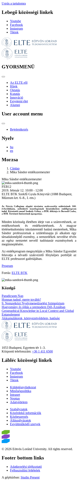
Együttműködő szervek (25, 424)
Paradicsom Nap (12, 296)
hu (11, 147)
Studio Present (30, 477)
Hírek (13, 86)
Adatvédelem (18, 402)
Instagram (16, 28)
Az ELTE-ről (18, 82)
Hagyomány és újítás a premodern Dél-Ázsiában (33, 307)
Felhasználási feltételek (25, 470)
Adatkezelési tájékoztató (26, 466)
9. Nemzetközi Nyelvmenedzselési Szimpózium (33, 303)
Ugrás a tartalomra (14, 3)
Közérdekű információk (25, 413)
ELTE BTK (19, 273)
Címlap (15, 168)
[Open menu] (3, 76)
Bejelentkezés (19, 129)
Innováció (16, 97)
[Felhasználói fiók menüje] (3, 123)
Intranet (15, 394)
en (11, 151)
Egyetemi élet (19, 101)
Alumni (15, 105)
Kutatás (15, 94)
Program (7, 266)
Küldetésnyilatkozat (23, 387)
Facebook (16, 25)
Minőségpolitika (20, 391)
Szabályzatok (18, 409)
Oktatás (15, 90)
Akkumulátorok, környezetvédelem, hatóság (31, 318)
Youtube (15, 21)
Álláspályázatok (20, 420)
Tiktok (14, 32)
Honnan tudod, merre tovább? (21, 299)
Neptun (15, 398)
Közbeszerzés (19, 416)
